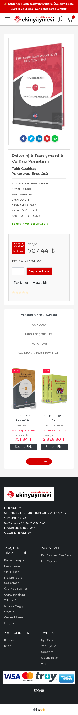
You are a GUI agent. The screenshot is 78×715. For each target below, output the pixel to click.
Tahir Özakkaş (54, 425)
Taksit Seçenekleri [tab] (39, 334)
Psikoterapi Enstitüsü (24, 430)
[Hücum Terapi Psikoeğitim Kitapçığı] (23, 388)
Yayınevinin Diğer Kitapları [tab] (39, 353)
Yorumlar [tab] (39, 343)
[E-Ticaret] (39, 709)
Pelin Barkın (23, 425)
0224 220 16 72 (35, 522)
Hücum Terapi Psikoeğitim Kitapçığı (24, 420)
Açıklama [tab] (39, 324)
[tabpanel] (39, 86)
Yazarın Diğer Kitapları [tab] (39, 315)
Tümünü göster (39, 461)
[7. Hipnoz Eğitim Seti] (54, 388)
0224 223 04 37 (14, 522)
